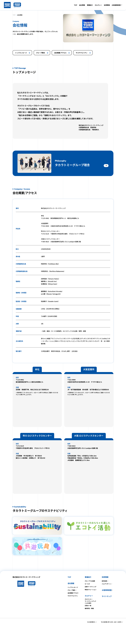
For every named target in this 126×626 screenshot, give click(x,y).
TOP (14, 15)
